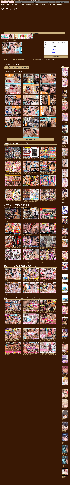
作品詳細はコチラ (56, 56)
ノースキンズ (54, 49)
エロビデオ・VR (13, 0)
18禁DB (9, 0)
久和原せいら (58, 44)
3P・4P (21, 67)
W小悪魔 (53, 52)
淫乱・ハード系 (12, 67)
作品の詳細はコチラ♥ (35, 33)
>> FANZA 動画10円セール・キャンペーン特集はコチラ (9, 40)
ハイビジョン (26, 67)
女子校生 (6, 67)
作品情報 (19, 0)
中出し (17, 67)
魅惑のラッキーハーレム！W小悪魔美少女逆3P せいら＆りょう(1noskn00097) (21, 59)
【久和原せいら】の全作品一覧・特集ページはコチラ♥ (28, 207)
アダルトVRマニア (4, 0)
